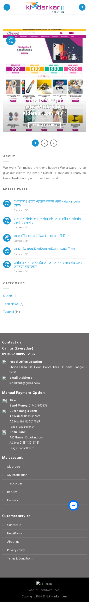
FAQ (57, 590)
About (33, 590)
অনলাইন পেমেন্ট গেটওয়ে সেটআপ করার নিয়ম (44, 249)
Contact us (14, 525)
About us (13, 541)
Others (8, 296)
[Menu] (7, 7)
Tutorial (8, 311)
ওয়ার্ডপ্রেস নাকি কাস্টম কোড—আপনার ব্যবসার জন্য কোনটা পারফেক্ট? (48, 265)
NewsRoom (14, 533)
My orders (13, 466)
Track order (14, 483)
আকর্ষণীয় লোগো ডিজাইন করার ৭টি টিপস (42, 236)
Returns (12, 492)
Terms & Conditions (20, 558)
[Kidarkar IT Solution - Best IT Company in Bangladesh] (44, 7)
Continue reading (44, 125)
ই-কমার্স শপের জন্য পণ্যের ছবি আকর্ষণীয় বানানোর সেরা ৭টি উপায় (47, 221)
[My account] (82, 7)
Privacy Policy (16, 550)
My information (17, 475)
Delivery (12, 500)
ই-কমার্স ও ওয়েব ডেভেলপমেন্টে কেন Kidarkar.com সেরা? (47, 204)
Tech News (11, 304)
